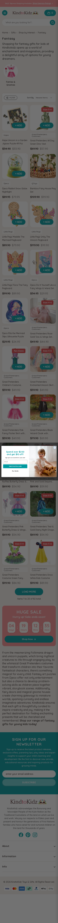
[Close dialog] (55, 447)
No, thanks (15, 471)
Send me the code (15, 466)
